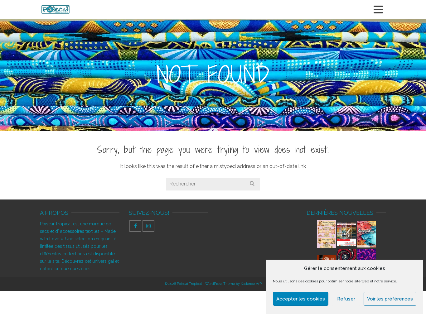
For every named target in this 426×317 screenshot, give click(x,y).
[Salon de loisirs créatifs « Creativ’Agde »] (366, 234)
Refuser (346, 299)
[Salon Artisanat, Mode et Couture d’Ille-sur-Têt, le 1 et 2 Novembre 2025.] (326, 258)
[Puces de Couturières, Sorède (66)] (326, 234)
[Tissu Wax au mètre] (366, 258)
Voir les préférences (390, 299)
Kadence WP (251, 284)
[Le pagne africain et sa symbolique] (346, 258)
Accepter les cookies (300, 299)
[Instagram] (148, 226)
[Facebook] (135, 226)
